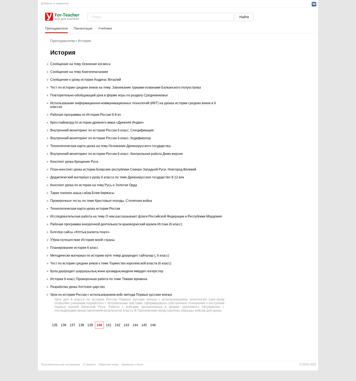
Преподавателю (56, 28)
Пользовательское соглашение (60, 364)
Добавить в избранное (55, 3)
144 (135, 325)
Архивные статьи (132, 364)
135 (54, 325)
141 (108, 325)
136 (63, 325)
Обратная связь (108, 364)
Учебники (105, 28)
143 (126, 325)
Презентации (83, 28)
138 (81, 325)
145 (144, 325)
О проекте (89, 364)
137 (72, 325)
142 (117, 325)
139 (90, 325)
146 (153, 325)
